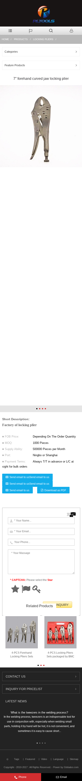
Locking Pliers (43, 39)
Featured (30, 759)
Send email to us (19, 490)
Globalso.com (71, 767)
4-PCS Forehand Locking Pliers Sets (21, 654)
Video (44, 759)
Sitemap (74, 759)
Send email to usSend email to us (29, 477)
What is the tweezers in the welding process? (39, 712)
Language (58, 759)
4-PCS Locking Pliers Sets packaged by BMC (60, 654)
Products (21, 39)
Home (5, 39)
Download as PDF (55, 490)
